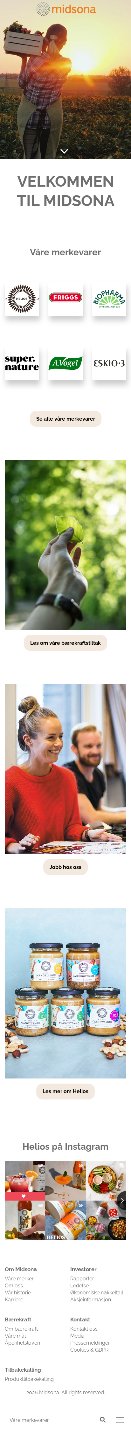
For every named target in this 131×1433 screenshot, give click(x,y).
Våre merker (19, 1279)
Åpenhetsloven (22, 1343)
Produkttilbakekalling (29, 1379)
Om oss (14, 1286)
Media (77, 1336)
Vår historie (18, 1293)
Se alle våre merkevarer (65, 419)
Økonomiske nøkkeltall (96, 1293)
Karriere (14, 1300)
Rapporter (82, 1279)
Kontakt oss (84, 1329)
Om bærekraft (21, 1329)
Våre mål (15, 1336)
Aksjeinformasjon (90, 1300)
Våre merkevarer (29, 1420)
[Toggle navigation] (120, 1420)
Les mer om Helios (65, 1091)
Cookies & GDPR (89, 1350)
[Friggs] (65, 299)
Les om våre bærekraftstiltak (65, 643)
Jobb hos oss (65, 867)
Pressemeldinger (90, 1343)
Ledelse (79, 1286)
